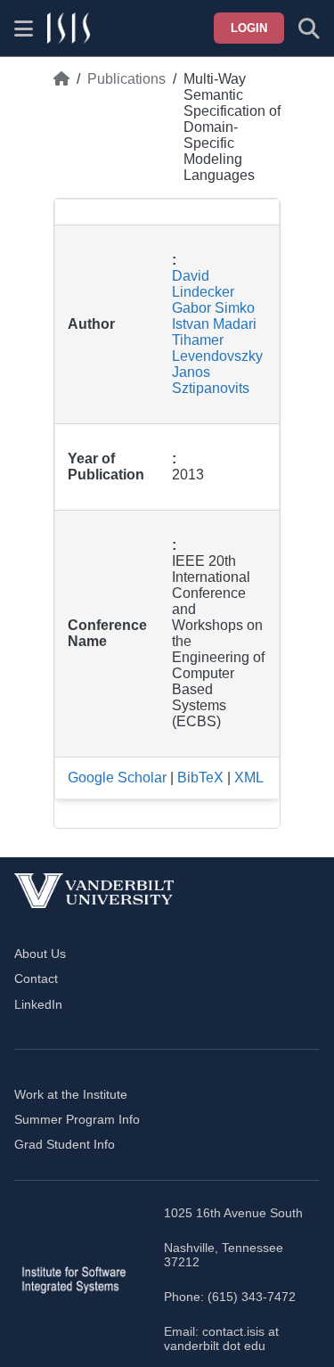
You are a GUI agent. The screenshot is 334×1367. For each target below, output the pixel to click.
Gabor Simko (213, 307)
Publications (126, 78)
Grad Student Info (64, 1144)
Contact (36, 978)
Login (249, 28)
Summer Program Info (77, 1119)
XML (249, 777)
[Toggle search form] (309, 28)
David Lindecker (203, 283)
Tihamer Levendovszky (217, 348)
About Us (40, 953)
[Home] (61, 127)
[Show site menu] (23, 28)
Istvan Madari (214, 324)
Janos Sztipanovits (210, 380)
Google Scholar (117, 777)
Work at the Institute (70, 1094)
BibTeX (200, 777)
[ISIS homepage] (68, 28)
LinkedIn (38, 1004)
